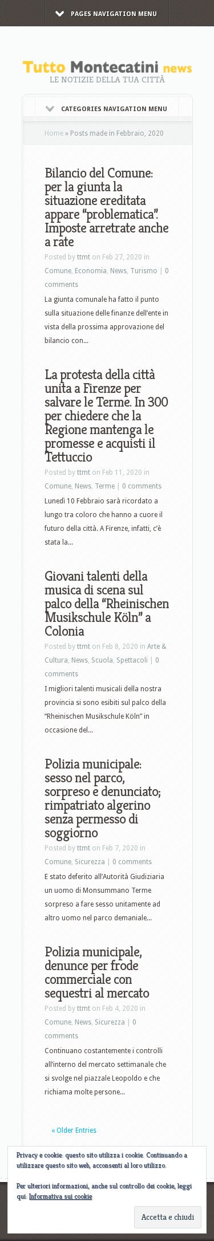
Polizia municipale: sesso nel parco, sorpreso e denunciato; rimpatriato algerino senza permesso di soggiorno (102, 798)
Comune (58, 271)
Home (54, 133)
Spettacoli (132, 660)
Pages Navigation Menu (114, 14)
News (118, 271)
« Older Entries (73, 1130)
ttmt (83, 257)
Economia (91, 271)
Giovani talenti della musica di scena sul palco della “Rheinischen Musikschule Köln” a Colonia (107, 604)
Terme (105, 486)
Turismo (144, 271)
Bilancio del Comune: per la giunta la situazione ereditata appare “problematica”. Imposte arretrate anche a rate (106, 207)
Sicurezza (90, 862)
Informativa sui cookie (60, 1196)
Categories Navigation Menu (114, 109)
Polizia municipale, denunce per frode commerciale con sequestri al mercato (97, 972)
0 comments (141, 486)
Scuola (102, 660)
